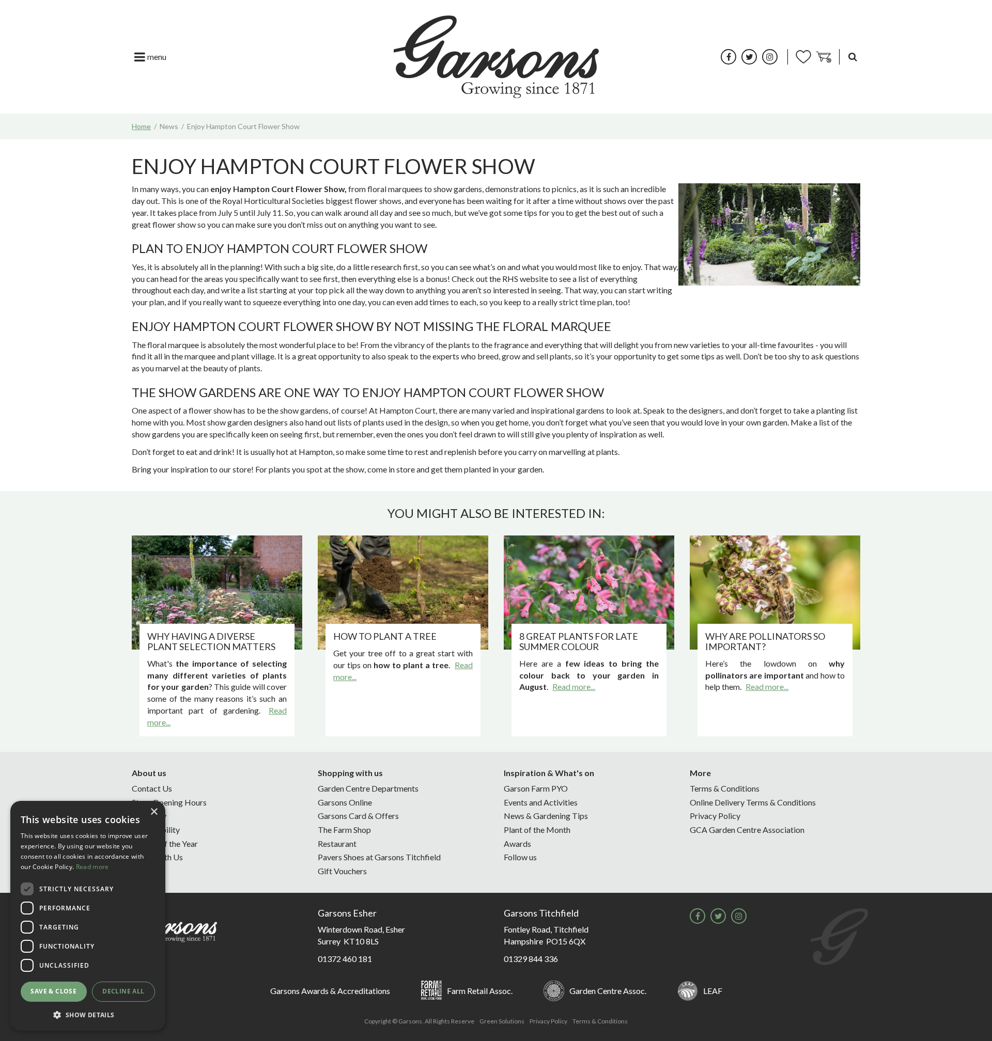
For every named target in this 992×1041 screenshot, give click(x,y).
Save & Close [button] (53, 991)
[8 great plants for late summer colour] (589, 592)
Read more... (573, 686)
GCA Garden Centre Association (747, 829)
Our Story (149, 816)
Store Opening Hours (169, 802)
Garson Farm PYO (536, 788)
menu (156, 56)
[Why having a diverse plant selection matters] (217, 592)
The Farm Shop (344, 829)
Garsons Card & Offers (358, 816)
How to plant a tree (385, 636)
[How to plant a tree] (403, 592)
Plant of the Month (537, 829)
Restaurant (337, 843)
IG (770, 57)
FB (728, 57)
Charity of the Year (165, 843)
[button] (88, 1014)
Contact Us (152, 788)
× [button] (154, 812)
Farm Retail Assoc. (480, 991)
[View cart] (823, 57)
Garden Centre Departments (368, 788)
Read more (92, 866)
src (852, 57)
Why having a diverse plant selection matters (211, 641)
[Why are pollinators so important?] (775, 592)
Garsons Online (345, 802)
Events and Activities (541, 802)
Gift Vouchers (342, 871)
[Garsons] (496, 56)
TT (749, 57)
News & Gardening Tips (546, 816)
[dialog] (87, 916)
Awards (517, 843)
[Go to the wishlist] (803, 57)
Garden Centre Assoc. (607, 991)
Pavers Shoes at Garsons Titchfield (379, 857)
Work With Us (157, 857)
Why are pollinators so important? (765, 641)
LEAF (712, 991)
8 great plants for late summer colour (578, 641)
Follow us (520, 857)
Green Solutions (501, 1021)
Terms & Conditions (725, 788)
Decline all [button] (123, 991)
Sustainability (156, 829)
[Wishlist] (803, 57)
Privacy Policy (715, 816)
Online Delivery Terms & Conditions (753, 802)
